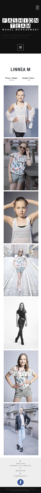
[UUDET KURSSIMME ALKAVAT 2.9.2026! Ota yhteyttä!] (20, 47)
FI (37, 8)
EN (37, 7)
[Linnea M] (21, 111)
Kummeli (27, 490)
